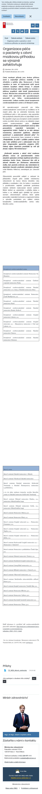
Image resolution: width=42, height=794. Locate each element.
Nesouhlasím (19, 16)
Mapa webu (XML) (12, 788)
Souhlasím (6, 16)
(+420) (25, 756)
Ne (4, 681)
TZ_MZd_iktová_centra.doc (17, 670)
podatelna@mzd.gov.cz (28, 758)
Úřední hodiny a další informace (14, 762)
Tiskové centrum (16, 38)
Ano (34, 678)
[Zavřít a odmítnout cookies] (30, 16)
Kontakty (35, 31)
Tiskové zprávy (30, 38)
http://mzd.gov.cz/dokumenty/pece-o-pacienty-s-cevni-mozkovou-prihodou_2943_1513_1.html (21, 629)
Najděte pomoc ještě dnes (20, 778)
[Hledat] (37, 25)
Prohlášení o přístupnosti (29, 788)
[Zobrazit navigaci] (33, 25)
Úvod (6, 38)
